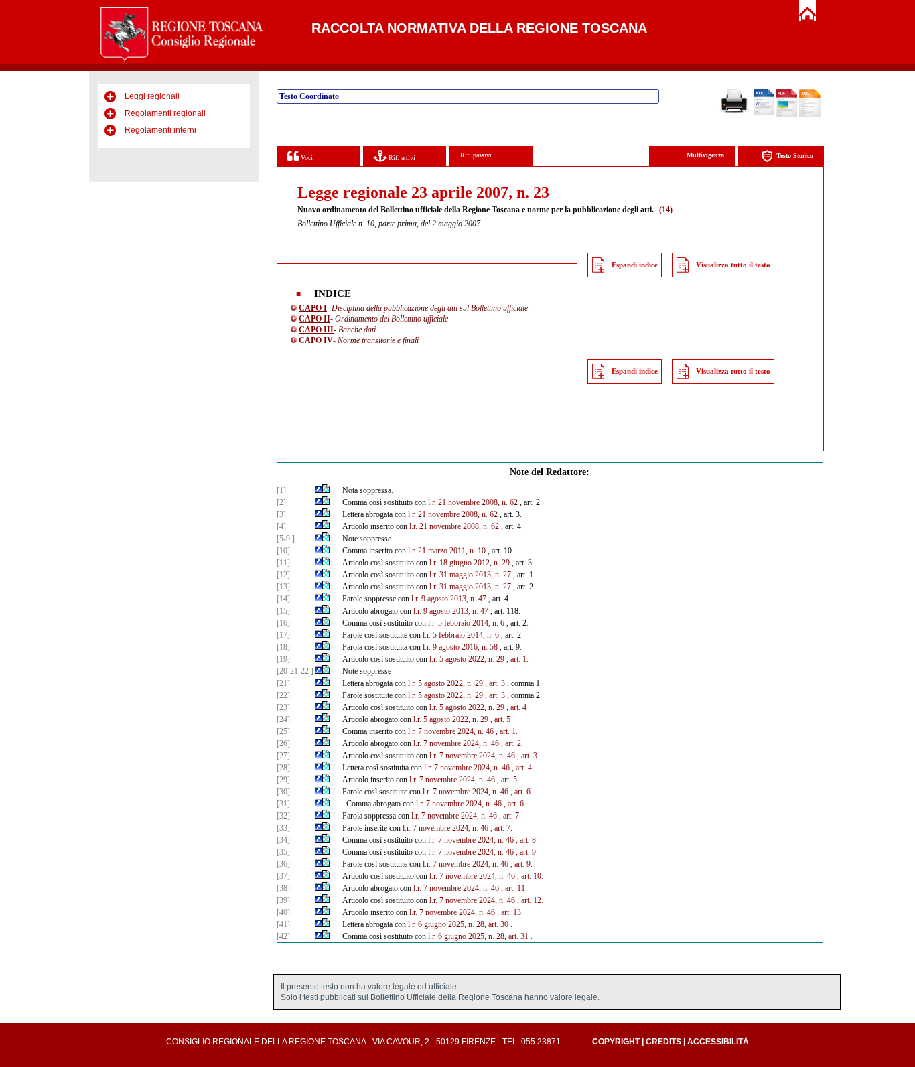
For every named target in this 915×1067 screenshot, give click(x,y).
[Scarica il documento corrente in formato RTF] (764, 112)
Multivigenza (705, 155)
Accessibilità (718, 1041)
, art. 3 (495, 683)
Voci (306, 157)
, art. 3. (528, 755)
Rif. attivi (400, 157)
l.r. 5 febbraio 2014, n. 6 (466, 623)
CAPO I (313, 308)
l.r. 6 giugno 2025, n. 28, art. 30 (458, 924)
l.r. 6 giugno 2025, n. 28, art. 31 (478, 936)
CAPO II (314, 319)
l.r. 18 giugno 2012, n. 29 (469, 562)
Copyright (616, 1041)
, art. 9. (527, 852)
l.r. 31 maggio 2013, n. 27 (470, 574)
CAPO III (316, 329)
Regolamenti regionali (165, 113)
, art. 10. (530, 876)
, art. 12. (530, 900)
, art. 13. (510, 912)
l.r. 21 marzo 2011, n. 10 (447, 550)
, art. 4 (516, 707)
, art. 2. (512, 743)
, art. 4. (523, 767)
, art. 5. (508, 779)
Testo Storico (794, 155)
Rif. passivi (476, 155)
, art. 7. (510, 816)
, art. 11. (514, 888)
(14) (666, 209)
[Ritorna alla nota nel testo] (318, 490)
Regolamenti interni (160, 130)
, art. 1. (517, 659)
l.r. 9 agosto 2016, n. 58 (460, 647)
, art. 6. (521, 791)
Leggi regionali (152, 96)
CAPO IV (316, 340)
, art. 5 (500, 719)
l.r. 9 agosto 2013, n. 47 (448, 598)
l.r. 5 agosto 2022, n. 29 (466, 659)
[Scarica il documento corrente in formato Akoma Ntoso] (810, 114)
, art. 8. (527, 840)
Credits (663, 1041)
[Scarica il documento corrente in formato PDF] (786, 114)
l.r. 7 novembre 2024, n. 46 (451, 731)
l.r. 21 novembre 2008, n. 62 (473, 502)
